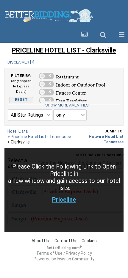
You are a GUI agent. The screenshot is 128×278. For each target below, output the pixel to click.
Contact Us (65, 240)
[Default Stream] (84, 34)
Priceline (64, 199)
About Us (40, 240)
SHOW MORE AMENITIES (67, 105)
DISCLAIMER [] (20, 62)
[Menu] (121, 34)
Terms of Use (49, 253)
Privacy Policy (79, 253)
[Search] (103, 34)
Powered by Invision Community (64, 259)
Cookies (89, 240)
